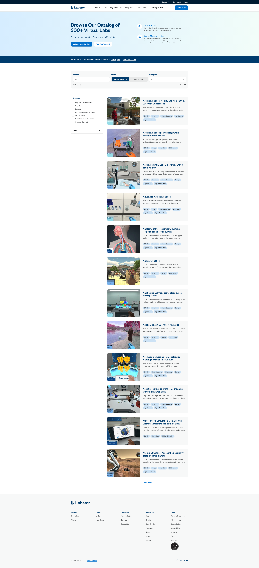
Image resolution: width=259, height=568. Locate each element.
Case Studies (151, 524)
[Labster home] (78, 8)
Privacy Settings (92, 560)
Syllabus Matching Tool (81, 44)
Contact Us (165, 2)
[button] (101, 7)
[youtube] (187, 560)
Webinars (149, 528)
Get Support (177, 2)
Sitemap (174, 540)
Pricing (73, 520)
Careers (124, 520)
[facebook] (177, 560)
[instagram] (181, 560)
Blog (147, 516)
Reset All (183, 85)
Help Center (100, 520)
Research (149, 540)
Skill (118, 59)
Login (186, 2)
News (148, 532)
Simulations (75, 516)
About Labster (126, 516)
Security (174, 532)
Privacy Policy (176, 520)
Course (113, 59)
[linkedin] (184, 560)
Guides (148, 536)
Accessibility (175, 528)
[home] (129, 503)
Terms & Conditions (178, 516)
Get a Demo (181, 8)
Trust (173, 536)
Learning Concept (129, 59)
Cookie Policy (176, 524)
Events (148, 520)
